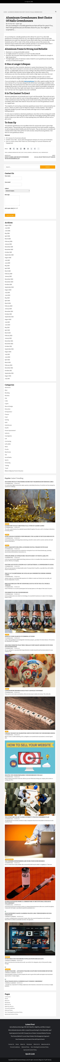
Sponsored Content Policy (11, 1014)
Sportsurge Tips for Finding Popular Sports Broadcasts (24, 958)
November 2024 (9, 282)
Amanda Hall (11, 23)
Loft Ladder (8, 444)
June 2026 (7, 230)
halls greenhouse (29, 81)
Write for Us (8, 1004)
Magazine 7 (41, 1059)
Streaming (7, 463)
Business (30, 152)
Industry (7, 433)
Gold (6, 422)
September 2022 (9, 349)
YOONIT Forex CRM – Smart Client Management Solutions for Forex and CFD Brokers (29, 139)
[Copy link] (38, 148)
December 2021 (9, 368)
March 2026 (8, 239)
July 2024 (7, 292)
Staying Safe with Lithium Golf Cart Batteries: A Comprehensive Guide (29, 564)
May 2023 (7, 327)
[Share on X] (13, 148)
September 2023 (9, 317)
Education (7, 409)
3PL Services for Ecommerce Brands (16, 138)
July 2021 (7, 378)
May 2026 (7, 233)
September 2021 (9, 373)
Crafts (6, 401)
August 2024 (8, 290)
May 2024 (7, 298)
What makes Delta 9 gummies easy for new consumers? (23, 981)
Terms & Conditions (10, 1008)
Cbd (6, 398)
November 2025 (9, 249)
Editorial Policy (9, 1010)
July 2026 (7, 228)
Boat (6, 390)
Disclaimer (7, 1002)
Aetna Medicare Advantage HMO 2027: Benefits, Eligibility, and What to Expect (30, 1027)
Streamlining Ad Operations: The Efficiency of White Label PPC (26, 556)
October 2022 (8, 346)
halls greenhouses (43, 152)
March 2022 (8, 362)
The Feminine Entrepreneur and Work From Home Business (25, 861)
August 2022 (8, 351)
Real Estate (8, 452)
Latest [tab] (13, 478)
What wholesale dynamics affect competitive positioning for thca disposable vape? (30, 1030)
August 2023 (8, 319)
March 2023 (8, 333)
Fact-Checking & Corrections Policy (13, 1012)
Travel (6, 468)
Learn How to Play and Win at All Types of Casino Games (24, 525)
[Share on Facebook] (10, 148)
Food (6, 417)
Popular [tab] (8, 478)
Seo (6, 454)
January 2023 (8, 338)
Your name (7, 176)
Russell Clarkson (11, 916)
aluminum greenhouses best (14, 152)
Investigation (8, 436)
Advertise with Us (9, 1006)
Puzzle (6, 449)
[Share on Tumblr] (31, 148)
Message (7, 194)
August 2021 (8, 376)
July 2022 (7, 354)
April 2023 (7, 330)
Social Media (8, 457)
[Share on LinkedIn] (17, 148)
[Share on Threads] (35, 148)
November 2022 (9, 343)
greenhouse (35, 152)
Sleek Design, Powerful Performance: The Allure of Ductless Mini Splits (29, 536)
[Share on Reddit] (27, 148)
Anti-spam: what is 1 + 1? (11, 208)
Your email (7, 182)
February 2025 (8, 273)
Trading (7, 465)
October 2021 (8, 370)
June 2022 (7, 357)
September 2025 (9, 255)
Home (6, 998)
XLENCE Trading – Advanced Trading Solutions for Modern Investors (28, 971)
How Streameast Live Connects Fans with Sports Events (30, 1039)
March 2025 (8, 271)
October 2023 (8, 314)
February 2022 (8, 365)
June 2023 (7, 325)
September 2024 (9, 287)
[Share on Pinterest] (24, 148)
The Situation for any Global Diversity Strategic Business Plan (27, 817)
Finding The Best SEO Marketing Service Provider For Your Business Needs (30, 733)
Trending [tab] (19, 478)
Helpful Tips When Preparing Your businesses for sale (23, 775)
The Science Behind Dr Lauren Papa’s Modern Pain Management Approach (30, 1036)
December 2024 (9, 279)
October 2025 (8, 252)
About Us (7, 1000)
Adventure (7, 387)
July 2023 (7, 322)
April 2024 (7, 300)
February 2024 (8, 306)
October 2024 (8, 284)
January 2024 (8, 308)
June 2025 (7, 263)
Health (6, 428)
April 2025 (7, 268)
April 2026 (7, 236)
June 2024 (7, 295)
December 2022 (9, 341)
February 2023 (8, 335)
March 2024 (8, 303)
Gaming (7, 420)
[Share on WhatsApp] (20, 148)
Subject (7, 188)
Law (6, 438)
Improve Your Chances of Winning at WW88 (20, 636)
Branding (7, 393)
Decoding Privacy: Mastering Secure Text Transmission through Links (29, 481)
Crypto (6, 403)
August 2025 (8, 257)
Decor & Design (9, 406)
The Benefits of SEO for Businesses (16, 592)
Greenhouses (8, 425)
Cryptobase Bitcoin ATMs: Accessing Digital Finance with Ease (26, 547)
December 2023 (9, 311)
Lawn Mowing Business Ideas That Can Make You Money (24, 690)
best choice (24, 152)
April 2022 (7, 360)
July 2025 (7, 260)
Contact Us (7, 996)
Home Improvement (10, 430)
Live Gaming (8, 441)
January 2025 (8, 276)
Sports (6, 460)
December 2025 (9, 247)
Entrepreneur (8, 412)
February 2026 (8, 241)
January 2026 (8, 244)
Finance (7, 414)
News (6, 446)
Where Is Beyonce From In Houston (14, 471)
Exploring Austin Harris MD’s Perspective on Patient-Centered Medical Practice (30, 1033)
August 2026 (8, 225)
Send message (10, 215)
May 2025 (7, 265)
